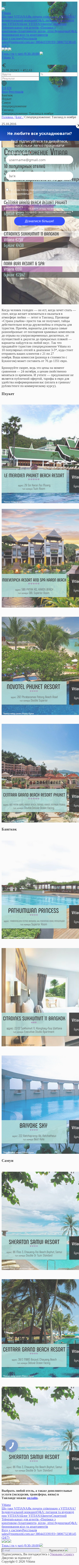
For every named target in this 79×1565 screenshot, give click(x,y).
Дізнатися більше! (39, 221)
